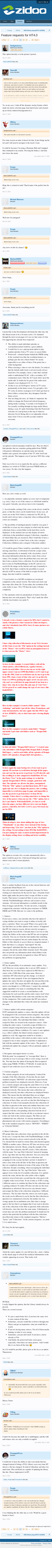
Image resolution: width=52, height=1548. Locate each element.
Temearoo (14, 1243)
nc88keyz (6, 868)
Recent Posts (18, 24)
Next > (37, 40)
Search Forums (7, 24)
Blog (12, 21)
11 (17, 40)
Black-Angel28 (15, 485)
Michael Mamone (16, 199)
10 (14, 40)
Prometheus (15, 612)
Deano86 (13, 70)
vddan (21, 428)
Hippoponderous (16, 323)
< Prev (4, 40)
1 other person (30, 428)
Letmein (5, 428)
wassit (5, 1235)
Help (49, 1540)
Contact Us (43, 1540)
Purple (12, 167)
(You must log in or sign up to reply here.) (38, 1526)
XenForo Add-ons (25, 1545)
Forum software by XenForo (10, 1543)
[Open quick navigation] (49, 30)
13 (23, 40)
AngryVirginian (7, 476)
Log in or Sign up (43, 2)
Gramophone (15, 1273)
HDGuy (13, 122)
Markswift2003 (7, 61)
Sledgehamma (15, 46)
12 (20, 40)
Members (29, 21)
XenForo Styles (37, 1545)
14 (26, 40)
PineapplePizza (13, 428)
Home (5, 21)
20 (32, 40)
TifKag (12, 1412)
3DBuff (5, 1362)
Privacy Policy (47, 1543)
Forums (19, 21)
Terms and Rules (36, 1543)
